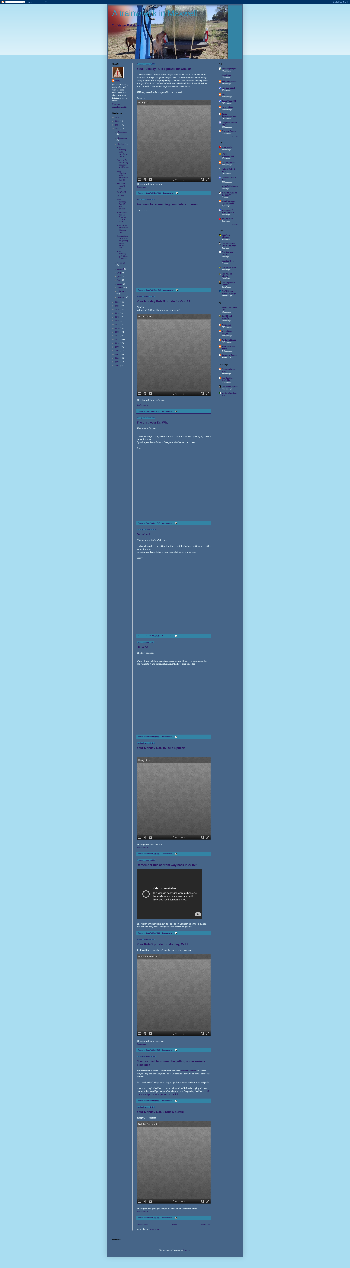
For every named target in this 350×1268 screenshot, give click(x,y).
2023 (117, 128)
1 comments (167, 411)
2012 (117, 335)
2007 (117, 354)
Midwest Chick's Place (229, 178)
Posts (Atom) (153, 1229)
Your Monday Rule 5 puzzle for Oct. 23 (163, 301)
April (119, 284)
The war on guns (229, 267)
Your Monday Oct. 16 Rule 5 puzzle (161, 748)
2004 (117, 365)
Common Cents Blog (228, 370)
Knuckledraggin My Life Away (229, 202)
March (120, 287)
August (120, 269)
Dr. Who (142, 647)
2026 (117, 117)
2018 (117, 317)
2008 (117, 350)
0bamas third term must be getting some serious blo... (122, 242)
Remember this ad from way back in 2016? (167, 865)
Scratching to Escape (227, 332)
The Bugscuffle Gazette (228, 283)
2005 (117, 362)
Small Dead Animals (227, 317)
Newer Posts (142, 1224)
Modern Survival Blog (229, 394)
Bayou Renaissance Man (229, 115)
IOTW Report (227, 219)
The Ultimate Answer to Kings (229, 292)
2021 (117, 306)
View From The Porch (228, 347)
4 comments (168, 290)
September (122, 263)
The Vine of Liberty (227, 275)
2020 (117, 309)
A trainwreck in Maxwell (154, 13)
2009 (117, 347)
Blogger (186, 1250)
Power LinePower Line (229, 308)
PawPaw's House (229, 340)
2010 (117, 343)
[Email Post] (177, 193)
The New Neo (228, 261)
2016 (117, 320)
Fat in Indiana (227, 107)
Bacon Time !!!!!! (229, 101)
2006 (117, 358)
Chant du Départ (229, 131)
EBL (223, 94)
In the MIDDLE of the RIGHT (229, 194)
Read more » (142, 187)
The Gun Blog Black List (228, 379)
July (119, 272)
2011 (117, 339)
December (122, 132)
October (121, 144)
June (119, 276)
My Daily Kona (228, 162)
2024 (117, 125)
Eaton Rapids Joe (229, 68)
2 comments (168, 193)
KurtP (117, 81)
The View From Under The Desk (229, 244)
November (122, 138)
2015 (117, 324)
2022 (117, 302)
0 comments (167, 854)
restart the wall (189, 1070)
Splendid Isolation (230, 186)
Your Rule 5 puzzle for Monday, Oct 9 (162, 944)
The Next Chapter (229, 386)
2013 (117, 332)
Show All (235, 137)
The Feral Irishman (226, 236)
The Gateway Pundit (227, 253)
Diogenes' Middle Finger (229, 123)
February (121, 291)
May (119, 280)
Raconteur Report (229, 355)
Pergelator (226, 325)
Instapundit (227, 147)
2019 (117, 313)
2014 (117, 328)
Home (174, 1224)
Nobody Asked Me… (228, 170)
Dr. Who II (144, 534)
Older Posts (205, 1224)
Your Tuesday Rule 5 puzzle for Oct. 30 (164, 68)
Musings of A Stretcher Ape (228, 211)
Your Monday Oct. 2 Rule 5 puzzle (160, 1112)
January (121, 297)
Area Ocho (226, 75)
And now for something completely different (168, 204)
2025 (117, 121)
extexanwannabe (229, 88)
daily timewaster (229, 81)
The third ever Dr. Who (152, 422)
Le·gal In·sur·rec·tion (228, 154)
